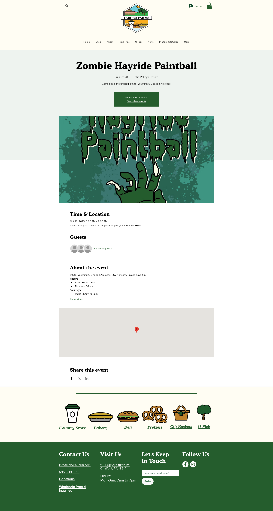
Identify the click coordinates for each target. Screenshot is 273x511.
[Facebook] (185, 464)
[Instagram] (193, 464)
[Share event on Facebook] (71, 378)
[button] (209, 6)
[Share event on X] (79, 378)
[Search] (67, 6)
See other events (136, 101)
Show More (76, 299)
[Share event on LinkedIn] (86, 378)
